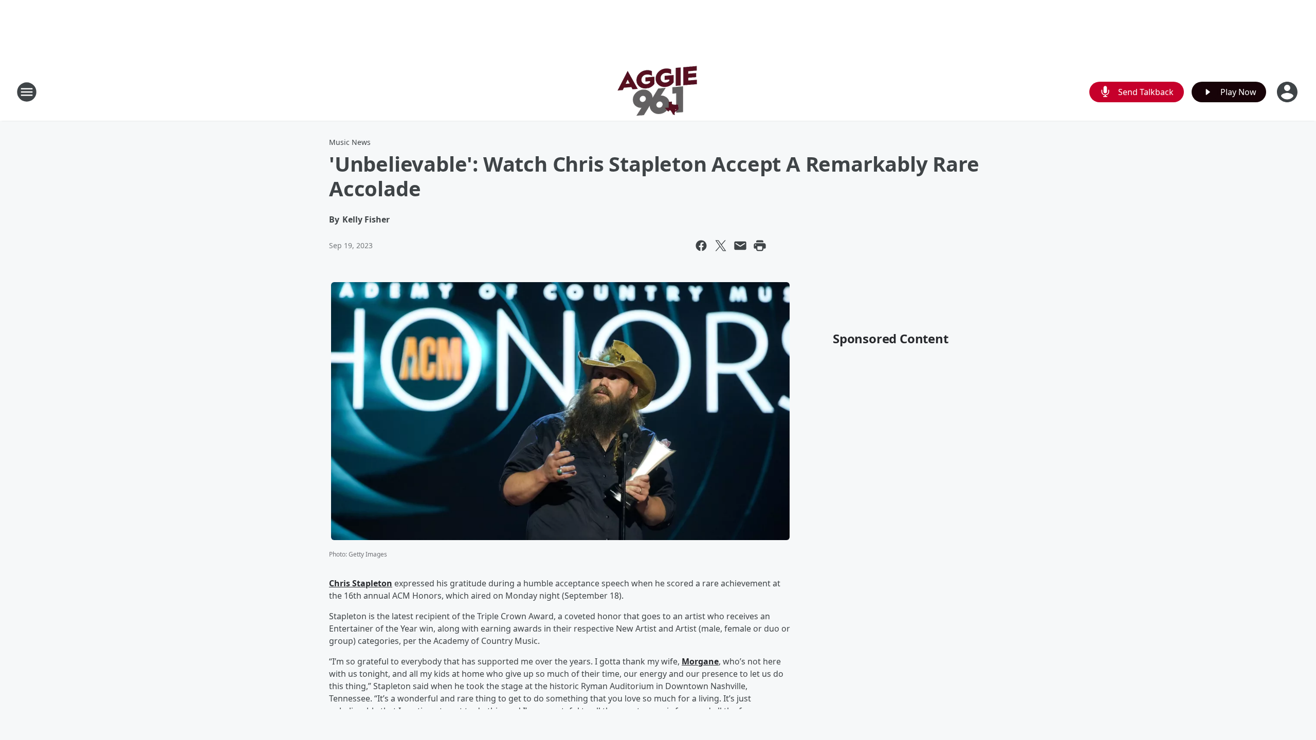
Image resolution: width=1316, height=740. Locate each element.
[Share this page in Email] (740, 245)
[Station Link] (658, 92)
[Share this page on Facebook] (701, 245)
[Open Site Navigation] (26, 92)
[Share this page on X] (721, 245)
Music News (350, 142)
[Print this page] (760, 245)
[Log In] (1288, 92)
